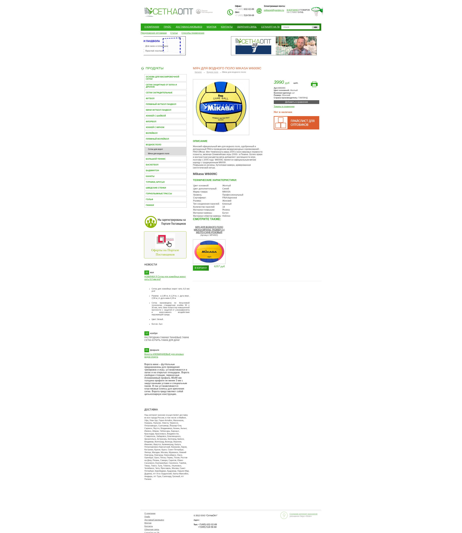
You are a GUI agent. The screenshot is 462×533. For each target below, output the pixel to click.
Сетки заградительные (159, 93)
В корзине (292, 10)
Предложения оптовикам (154, 33)
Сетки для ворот (155, 149)
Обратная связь (247, 27)
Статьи (174, 33)
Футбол (150, 98)
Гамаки (150, 205)
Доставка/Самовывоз (189, 27)
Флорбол (151, 121)
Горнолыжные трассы (159, 193)
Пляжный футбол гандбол (161, 104)
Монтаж (211, 27)
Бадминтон (152, 170)
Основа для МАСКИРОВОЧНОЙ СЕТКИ (162, 78)
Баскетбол (152, 165)
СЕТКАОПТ (168, 11)
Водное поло (153, 145)
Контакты (227, 27)
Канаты (150, 176)
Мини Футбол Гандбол (158, 110)
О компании (151, 27)
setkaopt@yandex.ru (274, 10)
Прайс (167, 27)
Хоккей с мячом (155, 127)
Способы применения (193, 33)
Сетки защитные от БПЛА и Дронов (161, 86)
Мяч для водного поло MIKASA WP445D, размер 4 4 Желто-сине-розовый (209, 230)
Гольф (149, 199)
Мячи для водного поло (158, 153)
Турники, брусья (155, 182)
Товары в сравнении (284, 106)
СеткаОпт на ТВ (270, 27)
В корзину (201, 268)
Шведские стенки (156, 188)
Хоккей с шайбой (156, 116)
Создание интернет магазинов (303, 514)
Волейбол (152, 133)
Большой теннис (156, 159)
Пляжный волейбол (157, 139)
